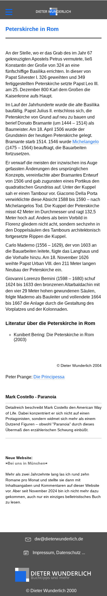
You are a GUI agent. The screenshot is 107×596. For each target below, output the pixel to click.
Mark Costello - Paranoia (30, 397)
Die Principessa (48, 377)
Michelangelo (85, 141)
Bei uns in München (26, 463)
